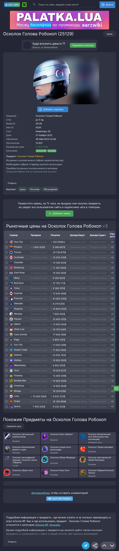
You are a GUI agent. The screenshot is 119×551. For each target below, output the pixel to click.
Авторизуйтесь (40, 492)
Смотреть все (13, 426)
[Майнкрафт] (24, 4)
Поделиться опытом (83, 45)
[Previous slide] (9, 58)
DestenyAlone (50, 47)
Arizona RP (41, 151)
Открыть (12, 183)
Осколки (52, 151)
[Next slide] (96, 58)
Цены (110, 34)
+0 (112, 242)
